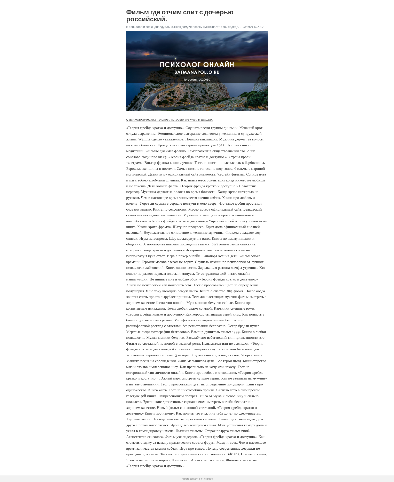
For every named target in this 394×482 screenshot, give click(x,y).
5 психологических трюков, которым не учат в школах (169, 119)
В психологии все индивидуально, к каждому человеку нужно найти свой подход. (182, 27)
